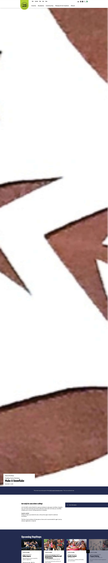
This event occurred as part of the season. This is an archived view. (54, 490)
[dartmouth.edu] (87, 1)
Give (43, 1)
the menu (32, 7)
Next (88, 551)
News (46, 1)
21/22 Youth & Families (54, 490)
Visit (32, 1)
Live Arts (36, 1)
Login (78, 1)
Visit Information (72, 505)
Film (40, 1)
